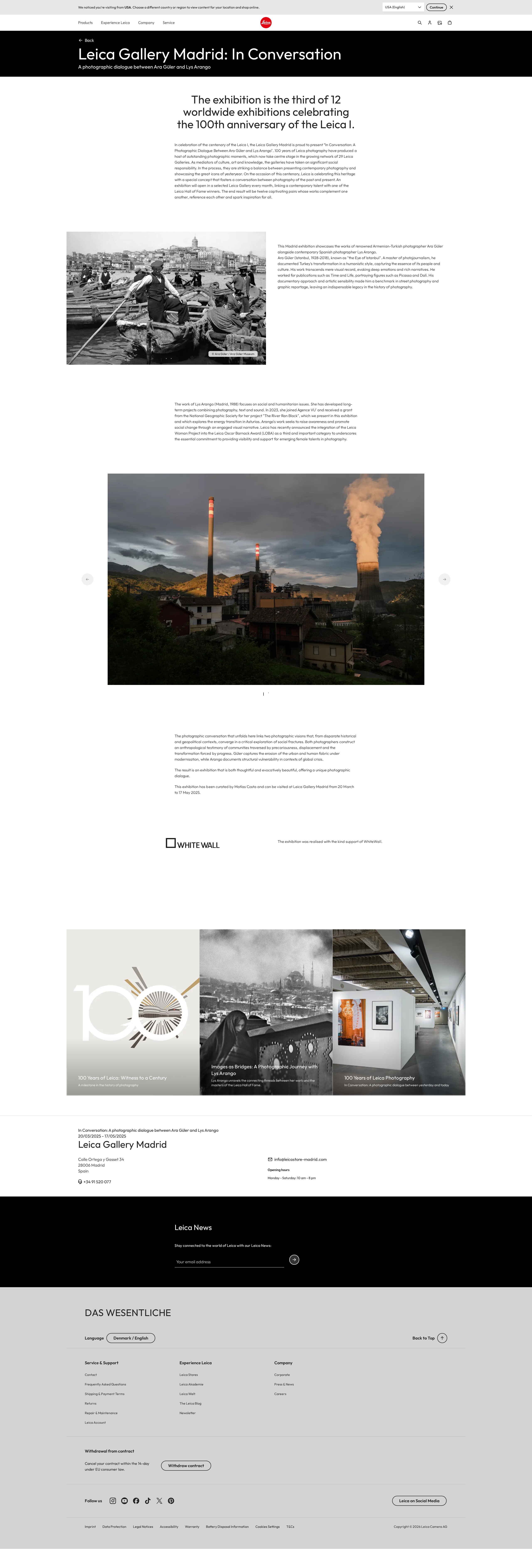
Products (85, 22)
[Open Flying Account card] (430, 22)
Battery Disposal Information (227, 1526)
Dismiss (451, 7)
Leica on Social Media (419, 1500)
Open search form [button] (420, 22)
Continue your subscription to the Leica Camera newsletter (294, 1260)
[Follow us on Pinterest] (171, 1501)
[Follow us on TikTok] (148, 1501)
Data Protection (114, 1526)
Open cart (450, 22)
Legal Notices (143, 1526)
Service (169, 22)
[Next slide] (239, 292)
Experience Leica (115, 22)
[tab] (161, 359)
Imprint (90, 1526)
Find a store (440, 23)
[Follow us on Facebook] (136, 1501)
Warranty (192, 1526)
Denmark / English (130, 1338)
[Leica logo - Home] (266, 22)
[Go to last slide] (93, 292)
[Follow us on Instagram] (113, 1501)
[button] (442, 1338)
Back (89, 40)
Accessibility (169, 1526)
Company (146, 22)
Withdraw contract (186, 1465)
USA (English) (395, 7)
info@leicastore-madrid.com (300, 1159)
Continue (436, 7)
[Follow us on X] (159, 1501)
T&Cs (290, 1526)
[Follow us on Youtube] (124, 1501)
